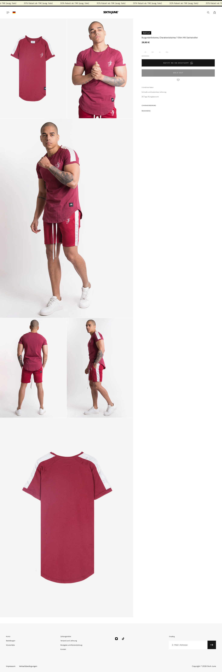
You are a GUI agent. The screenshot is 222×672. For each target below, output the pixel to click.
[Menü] (8, 12)
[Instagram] (116, 638)
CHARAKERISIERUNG (149, 105)
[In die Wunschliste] (178, 80)
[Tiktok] (123, 638)
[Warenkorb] (214, 12)
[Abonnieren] (212, 645)
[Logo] (111, 12)
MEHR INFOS (146, 111)
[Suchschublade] (208, 12)
